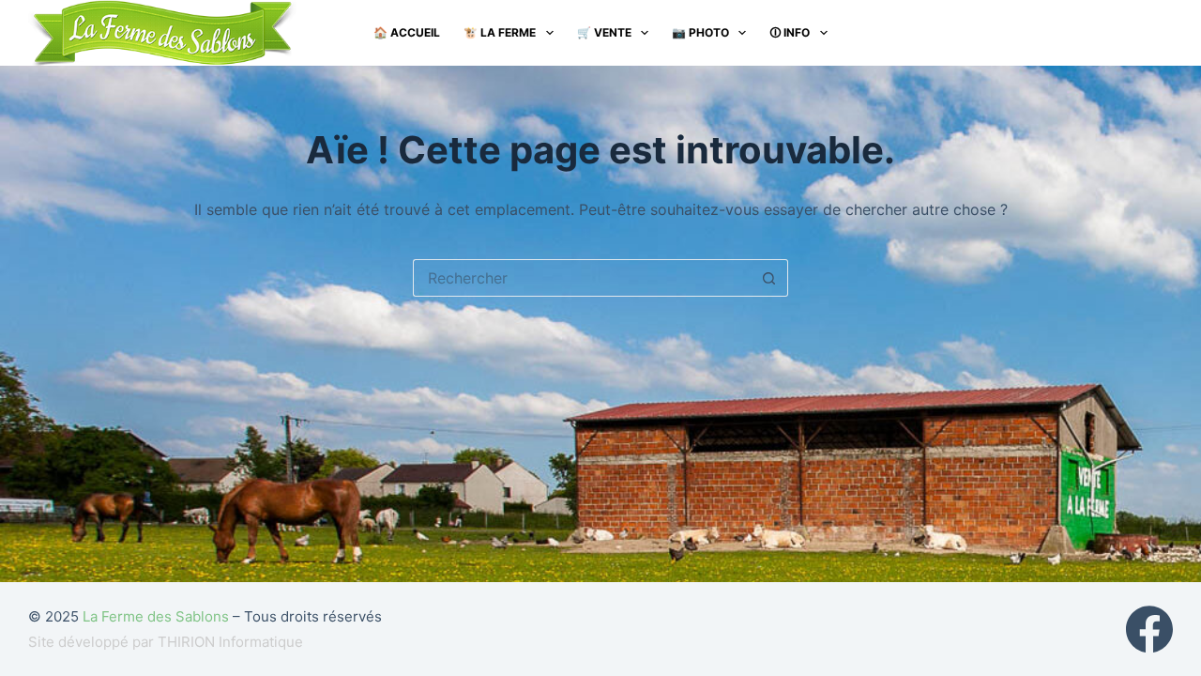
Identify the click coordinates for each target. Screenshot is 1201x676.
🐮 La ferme (500, 32)
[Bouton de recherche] (769, 278)
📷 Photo (700, 32)
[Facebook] (1149, 629)
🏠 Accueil (406, 32)
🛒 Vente (604, 32)
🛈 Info (789, 32)
